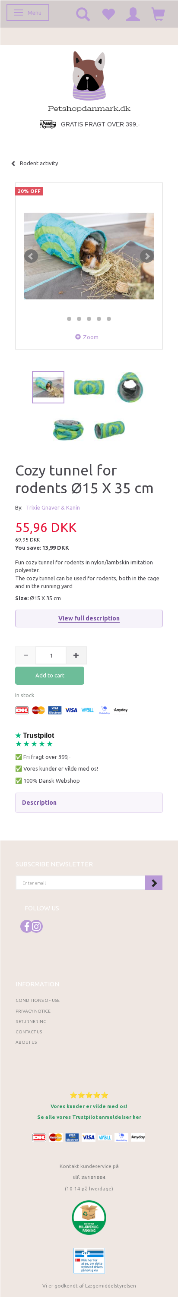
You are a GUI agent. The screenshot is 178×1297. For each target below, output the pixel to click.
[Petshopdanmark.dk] (89, 81)
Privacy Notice (33, 1011)
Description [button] (39, 802)
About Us (26, 1042)
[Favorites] (108, 14)
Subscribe (153, 882)
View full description (89, 618)
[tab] (89, 802)
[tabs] (83, 14)
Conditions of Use (38, 1000)
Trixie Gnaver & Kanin (53, 507)
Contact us (29, 1031)
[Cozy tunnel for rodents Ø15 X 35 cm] (89, 256)
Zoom (91, 337)
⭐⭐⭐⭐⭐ (89, 1095)
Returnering (31, 1021)
